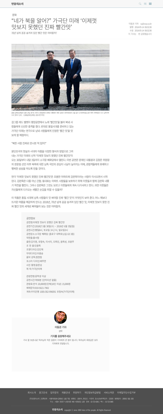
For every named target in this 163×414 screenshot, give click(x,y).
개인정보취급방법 (92, 392)
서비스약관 (109, 392)
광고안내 (43, 392)
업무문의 (54, 392)
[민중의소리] (17, 4)
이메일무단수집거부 (126, 392)
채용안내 (66, 392)
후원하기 (77, 392)
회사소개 (32, 392)
